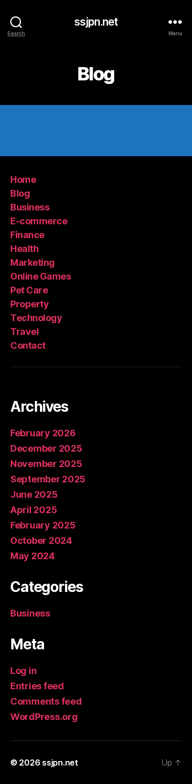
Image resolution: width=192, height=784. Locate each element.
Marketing (32, 262)
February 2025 (43, 525)
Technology (36, 317)
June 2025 (34, 494)
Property (29, 304)
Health (24, 248)
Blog (20, 193)
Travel (24, 331)
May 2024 (32, 555)
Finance (27, 234)
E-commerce (38, 221)
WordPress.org (44, 716)
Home (23, 179)
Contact (28, 345)
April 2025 (33, 509)
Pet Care (29, 290)
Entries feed (37, 686)
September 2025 (48, 479)
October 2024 (41, 540)
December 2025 (46, 448)
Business (29, 207)
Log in (23, 670)
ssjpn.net (96, 21)
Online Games (40, 276)
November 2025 (46, 463)
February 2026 (43, 433)
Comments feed (46, 701)
